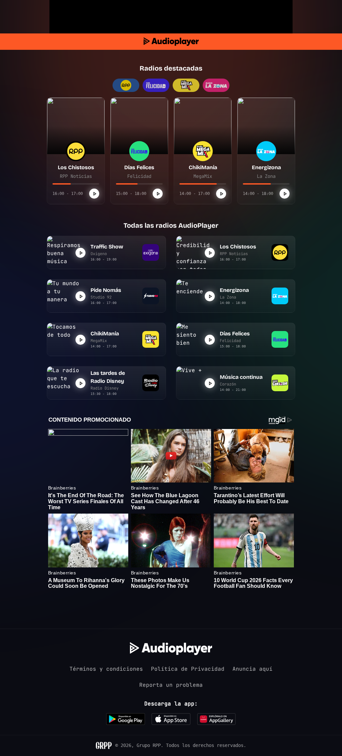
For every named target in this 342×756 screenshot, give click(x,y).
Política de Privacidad (187, 668)
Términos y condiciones (106, 668)
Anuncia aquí (252, 668)
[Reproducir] (94, 194)
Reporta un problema (171, 684)
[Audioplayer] (171, 41)
